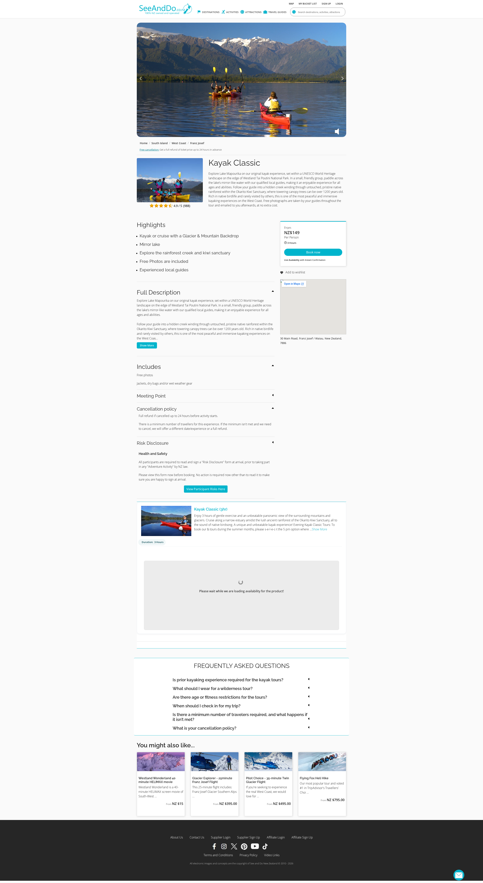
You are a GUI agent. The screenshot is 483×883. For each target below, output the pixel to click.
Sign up (326, 3)
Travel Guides (277, 12)
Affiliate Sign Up (302, 837)
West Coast (179, 143)
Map (291, 3)
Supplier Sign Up (248, 837)
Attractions (253, 12)
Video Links (271, 855)
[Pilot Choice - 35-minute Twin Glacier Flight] (268, 761)
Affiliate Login (276, 837)
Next (342, 78)
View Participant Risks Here (205, 489)
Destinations (210, 12)
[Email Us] (459, 875)
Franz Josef (197, 143)
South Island (160, 143)
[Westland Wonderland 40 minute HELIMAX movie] (161, 761)
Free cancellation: (149, 149)
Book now (313, 252)
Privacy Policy (248, 855)
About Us (176, 837)
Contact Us (197, 837)
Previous (140, 78)
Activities (232, 12)
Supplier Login (220, 837)
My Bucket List (308, 3)
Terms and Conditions (218, 855)
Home (144, 143)
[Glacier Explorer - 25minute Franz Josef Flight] (214, 761)
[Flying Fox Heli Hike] (322, 761)
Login (339, 3)
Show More (147, 345)
